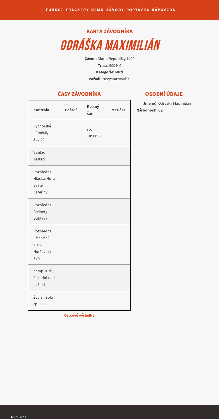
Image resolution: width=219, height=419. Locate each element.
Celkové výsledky (79, 315)
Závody (115, 10)
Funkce (54, 10)
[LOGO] (20, 7)
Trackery (77, 10)
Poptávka (137, 10)
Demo (97, 10)
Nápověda (163, 10)
